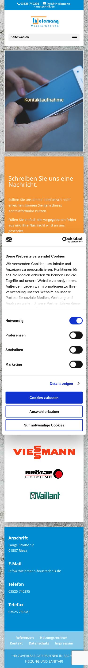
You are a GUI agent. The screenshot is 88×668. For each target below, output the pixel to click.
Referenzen (25, 637)
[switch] (76, 335)
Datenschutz (39, 643)
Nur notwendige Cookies (44, 425)
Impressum (64, 643)
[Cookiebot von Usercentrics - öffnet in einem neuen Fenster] (63, 240)
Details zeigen (61, 383)
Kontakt (16, 643)
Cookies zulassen (44, 398)
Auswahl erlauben (44, 411)
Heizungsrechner (53, 637)
